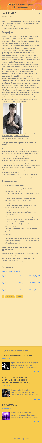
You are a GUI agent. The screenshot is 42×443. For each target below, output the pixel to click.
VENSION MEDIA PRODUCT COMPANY (17, 355)
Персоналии (10, 297)
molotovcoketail (28, 434)
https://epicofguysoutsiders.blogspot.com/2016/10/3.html (20, 290)
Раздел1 (19, 297)
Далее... (37, 372)
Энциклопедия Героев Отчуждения (21, 5)
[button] (39, 13)
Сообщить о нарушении (21, 439)
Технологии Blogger (21, 431)
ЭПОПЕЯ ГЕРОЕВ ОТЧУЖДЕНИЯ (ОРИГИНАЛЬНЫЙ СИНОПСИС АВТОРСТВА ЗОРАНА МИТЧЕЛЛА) (16, 380)
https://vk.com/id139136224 (10, 271)
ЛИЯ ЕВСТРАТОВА (9, 405)
